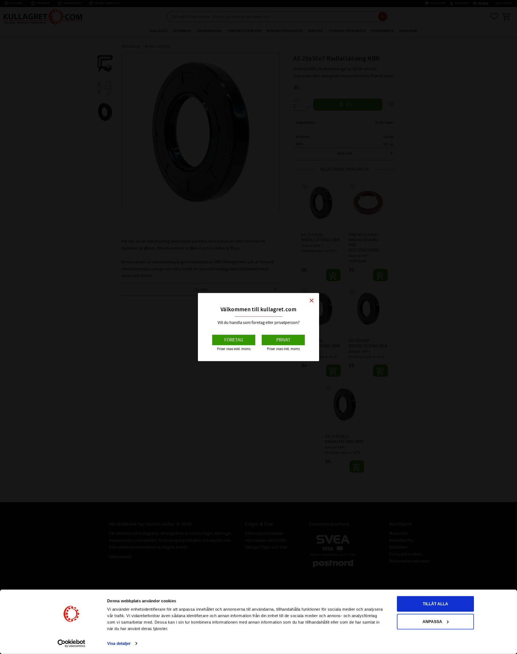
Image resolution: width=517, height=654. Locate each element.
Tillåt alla (435, 603)
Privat (283, 340)
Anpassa (432, 621)
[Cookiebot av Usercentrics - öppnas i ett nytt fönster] (71, 643)
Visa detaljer (119, 643)
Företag (233, 340)
